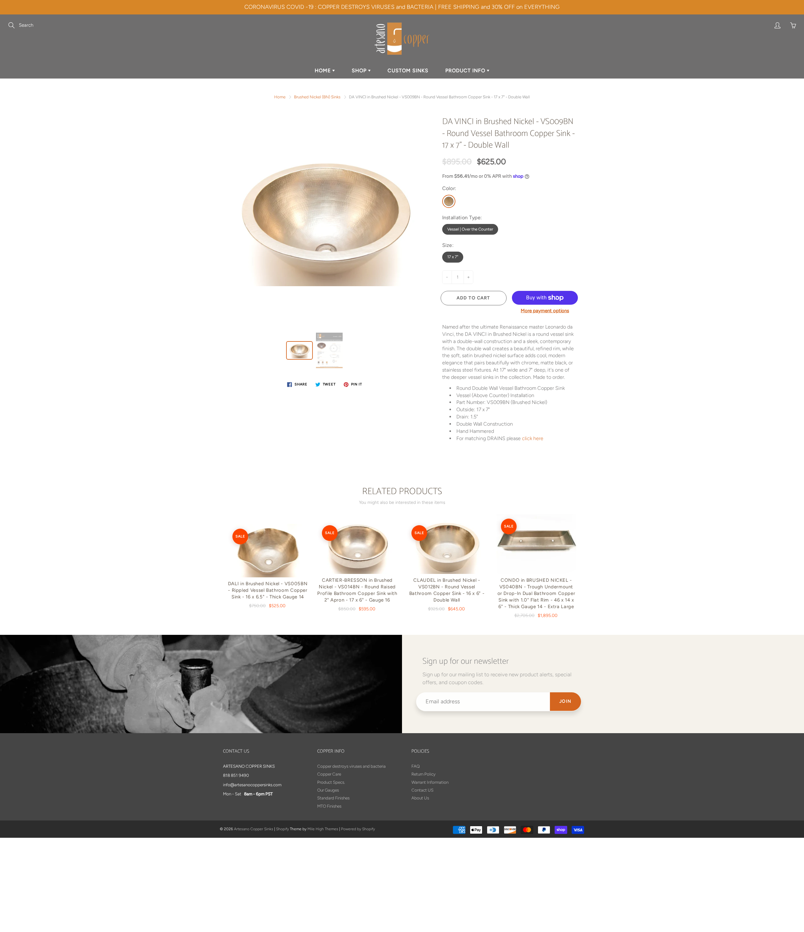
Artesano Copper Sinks (253, 829)
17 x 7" (452, 256)
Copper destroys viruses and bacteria (351, 766)
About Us (420, 797)
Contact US (422, 790)
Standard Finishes (333, 797)
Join (565, 701)
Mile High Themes (322, 829)
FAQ (415, 766)
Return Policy (423, 774)
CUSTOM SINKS (408, 71)
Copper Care (329, 774)
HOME (323, 71)
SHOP (360, 71)
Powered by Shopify (358, 829)
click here (532, 438)
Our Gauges (328, 790)
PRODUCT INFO (466, 71)
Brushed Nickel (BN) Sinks (317, 97)
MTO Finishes (329, 806)
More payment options (545, 310)
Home (279, 97)
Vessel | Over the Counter (470, 229)
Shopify (282, 829)
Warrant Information (429, 782)
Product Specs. (331, 782)
